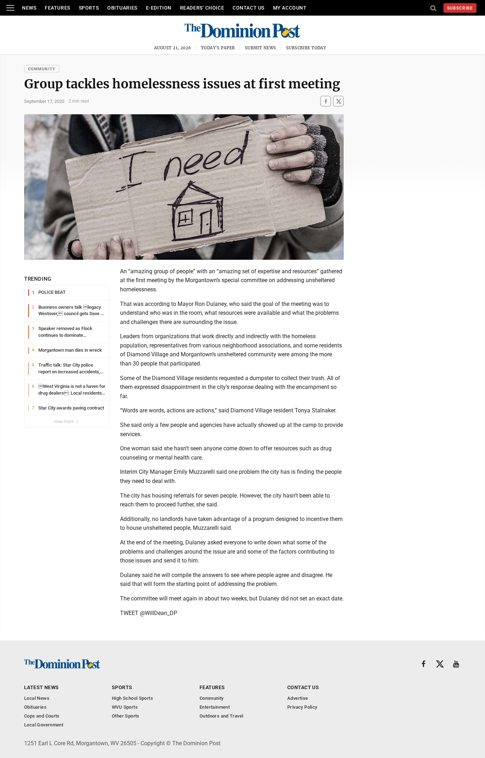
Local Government (43, 724)
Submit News (260, 47)
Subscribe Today (306, 47)
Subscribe (460, 8)
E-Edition (158, 8)
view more (64, 421)
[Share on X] (338, 101)
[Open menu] (10, 7)
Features (57, 8)
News (29, 8)
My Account (290, 8)
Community (41, 69)
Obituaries (122, 8)
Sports (89, 8)
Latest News (41, 687)
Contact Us (249, 8)
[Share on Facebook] (325, 101)
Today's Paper (218, 47)
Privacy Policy (302, 707)
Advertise (297, 698)
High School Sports (132, 698)
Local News (36, 698)
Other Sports (126, 716)
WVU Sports (125, 707)
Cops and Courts (42, 716)
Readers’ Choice (202, 8)
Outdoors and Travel (221, 716)
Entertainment (215, 707)
